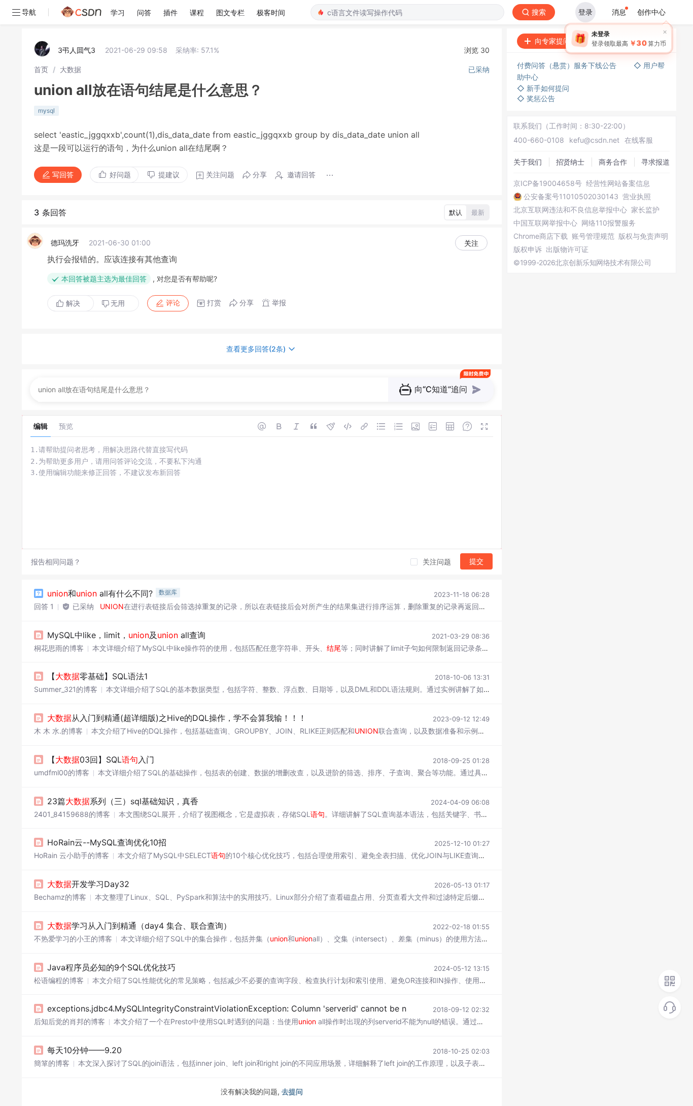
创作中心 (651, 12)
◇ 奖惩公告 (536, 98)
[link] (41, 69)
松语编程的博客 (59, 980)
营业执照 (636, 197)
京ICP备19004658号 (547, 183)
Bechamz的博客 (60, 897)
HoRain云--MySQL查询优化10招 (106, 842)
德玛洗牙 (65, 242)
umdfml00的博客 (61, 772)
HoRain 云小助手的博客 (71, 855)
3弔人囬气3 (76, 50)
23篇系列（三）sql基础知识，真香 (122, 801)
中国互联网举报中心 (545, 223)
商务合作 (613, 161)
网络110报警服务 (608, 223)
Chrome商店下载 (540, 236)
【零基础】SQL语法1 (97, 676)
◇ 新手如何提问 (543, 88)
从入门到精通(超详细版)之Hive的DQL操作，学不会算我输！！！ (176, 718)
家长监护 (645, 210)
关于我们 (527, 161)
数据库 (168, 592)
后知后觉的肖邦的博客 (69, 1021)
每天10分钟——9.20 (84, 1050)
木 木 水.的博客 (58, 730)
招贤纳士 (570, 161)
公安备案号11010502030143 (571, 197)
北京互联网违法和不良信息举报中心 (570, 210)
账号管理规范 (593, 236)
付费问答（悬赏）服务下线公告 (567, 65)
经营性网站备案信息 (618, 183)
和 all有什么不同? (100, 593)
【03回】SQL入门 (100, 759)
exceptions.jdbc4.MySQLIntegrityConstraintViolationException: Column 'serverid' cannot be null (231, 1008)
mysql (46, 110)
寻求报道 (655, 161)
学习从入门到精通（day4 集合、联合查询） (139, 926)
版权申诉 (527, 249)
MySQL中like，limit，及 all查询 (126, 635)
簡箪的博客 (52, 1063)
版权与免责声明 (643, 236)
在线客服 (639, 140)
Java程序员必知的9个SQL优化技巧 (111, 967)
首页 (41, 69)
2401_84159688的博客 (72, 814)
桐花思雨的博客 (59, 648)
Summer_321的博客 (65, 689)
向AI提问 (644, 41)
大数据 (70, 69)
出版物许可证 (567, 249)
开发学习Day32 (88, 884)
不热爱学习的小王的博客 (73, 938)
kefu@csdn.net (594, 140)
